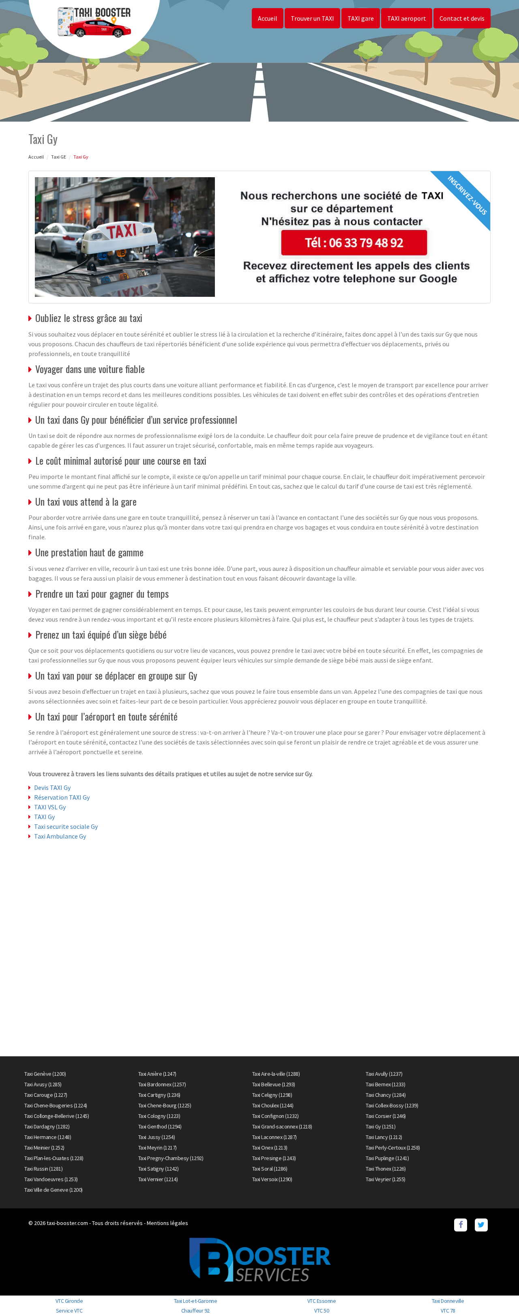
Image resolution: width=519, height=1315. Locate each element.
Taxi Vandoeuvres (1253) (51, 1179)
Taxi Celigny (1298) (272, 1094)
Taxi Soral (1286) (269, 1168)
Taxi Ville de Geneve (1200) (53, 1189)
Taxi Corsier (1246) (386, 1116)
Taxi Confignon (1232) (275, 1116)
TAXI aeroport (406, 18)
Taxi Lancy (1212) (384, 1137)
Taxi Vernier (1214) (158, 1179)
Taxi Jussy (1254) (156, 1137)
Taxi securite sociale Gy (66, 826)
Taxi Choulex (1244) (273, 1105)
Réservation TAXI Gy (62, 797)
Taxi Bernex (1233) (385, 1084)
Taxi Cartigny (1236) (159, 1094)
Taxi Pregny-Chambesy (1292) (171, 1158)
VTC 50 (321, 1310)
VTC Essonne (321, 1300)
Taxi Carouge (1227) (45, 1094)
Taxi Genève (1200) (45, 1073)
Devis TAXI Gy (52, 787)
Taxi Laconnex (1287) (274, 1137)
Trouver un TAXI (312, 18)
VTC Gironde (69, 1300)
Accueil (267, 18)
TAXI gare (360, 18)
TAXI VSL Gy (50, 807)
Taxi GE (58, 157)
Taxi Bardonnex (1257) (162, 1084)
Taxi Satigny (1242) (158, 1168)
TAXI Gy (44, 817)
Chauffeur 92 (195, 1310)
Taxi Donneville (448, 1300)
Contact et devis (462, 18)
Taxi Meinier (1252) (44, 1147)
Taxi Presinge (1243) (274, 1158)
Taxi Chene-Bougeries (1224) (55, 1105)
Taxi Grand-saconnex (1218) (282, 1126)
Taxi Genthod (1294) (160, 1126)
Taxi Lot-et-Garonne (195, 1300)
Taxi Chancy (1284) (385, 1094)
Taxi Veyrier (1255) (385, 1179)
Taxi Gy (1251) (380, 1126)
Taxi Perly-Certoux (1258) (393, 1147)
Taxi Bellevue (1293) (273, 1084)
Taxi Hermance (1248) (47, 1137)
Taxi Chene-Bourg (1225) (164, 1105)
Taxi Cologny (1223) (159, 1116)
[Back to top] (497, 1293)
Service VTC (69, 1310)
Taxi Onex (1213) (269, 1147)
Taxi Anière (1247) (157, 1073)
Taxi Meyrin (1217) (157, 1147)
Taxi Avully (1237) (384, 1073)
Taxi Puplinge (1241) (387, 1158)
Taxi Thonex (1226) (385, 1168)
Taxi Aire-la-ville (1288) (276, 1073)
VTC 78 (448, 1310)
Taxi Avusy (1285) (43, 1084)
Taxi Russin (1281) (43, 1168)
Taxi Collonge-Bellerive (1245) (56, 1116)
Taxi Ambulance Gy (60, 836)
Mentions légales (167, 1223)
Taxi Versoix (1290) (272, 1179)
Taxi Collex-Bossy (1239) (392, 1105)
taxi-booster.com (67, 1223)
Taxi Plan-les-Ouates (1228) (54, 1158)
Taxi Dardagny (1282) (46, 1126)
